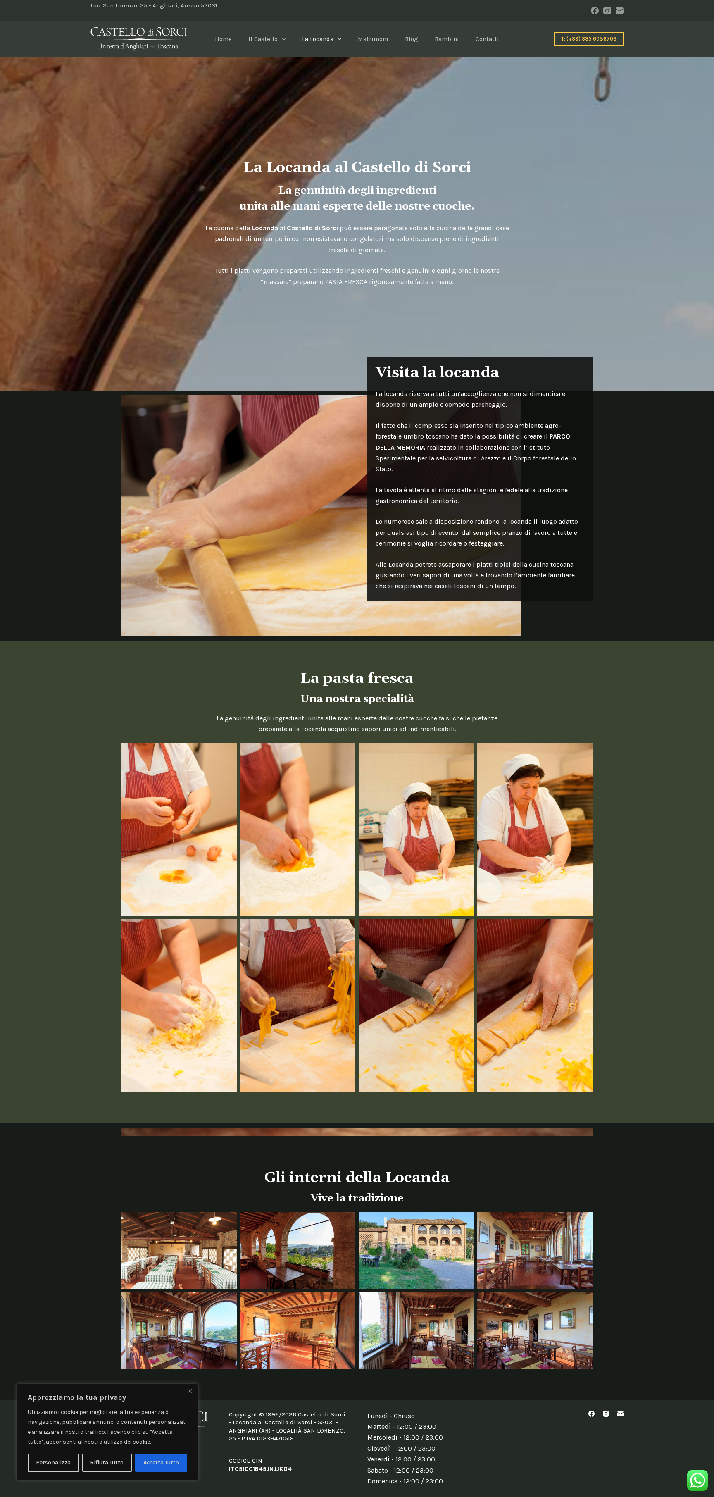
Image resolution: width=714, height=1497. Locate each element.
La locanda (317, 39)
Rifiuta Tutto (107, 1462)
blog (411, 39)
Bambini (447, 39)
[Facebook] (595, 10)
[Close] (190, 1391)
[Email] (620, 10)
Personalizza (53, 1462)
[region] (107, 1432)
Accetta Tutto (161, 1462)
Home (223, 39)
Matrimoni (373, 39)
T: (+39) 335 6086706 (588, 39)
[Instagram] (607, 10)
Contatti (487, 39)
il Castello (263, 39)
